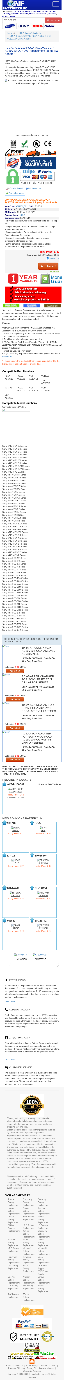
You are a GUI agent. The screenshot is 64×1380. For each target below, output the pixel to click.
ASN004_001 (21, 206)
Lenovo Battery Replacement (44, 1280)
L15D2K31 (52, 14)
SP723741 (43, 928)
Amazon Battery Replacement (28, 1280)
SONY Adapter (55, 784)
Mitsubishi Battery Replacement (44, 1251)
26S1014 (17, 11)
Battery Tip (32, 1368)
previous (10, 964)
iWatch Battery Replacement (44, 1288)
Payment (12, 1368)
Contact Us (54, 258)
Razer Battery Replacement (28, 1242)
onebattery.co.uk (39, 1374)
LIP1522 (5, 16)
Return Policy (31, 1365)
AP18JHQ (6, 14)
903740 (15, 830)
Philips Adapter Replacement (14, 1228)
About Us (19, 1365)
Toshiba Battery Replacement (44, 1211)
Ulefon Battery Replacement (44, 1242)
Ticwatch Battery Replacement (28, 1260)
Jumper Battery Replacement (28, 1234)
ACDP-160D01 (15, 792)
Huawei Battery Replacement (14, 1211)
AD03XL (32, 14)
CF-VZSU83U (42, 14)
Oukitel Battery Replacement (14, 1220)
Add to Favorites (16, 193)
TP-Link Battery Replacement (28, 1297)
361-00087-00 (16, 14)
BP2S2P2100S (50, 11)
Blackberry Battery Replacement (28, 1202)
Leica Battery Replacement (44, 1260)
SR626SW (43, 863)
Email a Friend (16, 188)
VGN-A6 (45, 376)
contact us (7, 356)
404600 (12, 16)
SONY (22, 215)
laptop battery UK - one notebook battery (14, 5)
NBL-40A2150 (38, 11)
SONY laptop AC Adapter (30, 33)
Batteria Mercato (47, 1368)
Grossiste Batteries (32, 1371)
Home (9, 33)
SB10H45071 (27, 11)
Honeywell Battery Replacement (14, 1260)
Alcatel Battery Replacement (44, 1220)
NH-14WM (15, 895)
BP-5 (43, 830)
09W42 (16, 928)
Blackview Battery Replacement (44, 1234)
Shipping (21, 1368)
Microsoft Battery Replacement (28, 1251)
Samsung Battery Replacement (44, 1202)
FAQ (54, 1365)
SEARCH (54, 20)
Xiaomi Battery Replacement (28, 1211)
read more (10, 1001)
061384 (25, 14)
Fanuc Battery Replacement (28, 1268)
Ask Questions (34, 188)
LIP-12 (16, 863)
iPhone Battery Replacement (14, 1202)
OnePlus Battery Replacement (14, 1280)
